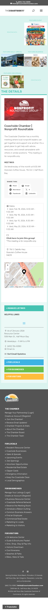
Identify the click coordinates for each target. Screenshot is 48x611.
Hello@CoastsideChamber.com (30, 585)
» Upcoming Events (13, 457)
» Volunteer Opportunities (16, 464)
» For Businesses (15, 369)
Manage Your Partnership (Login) (19, 413)
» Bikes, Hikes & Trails (14, 557)
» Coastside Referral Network (18, 502)
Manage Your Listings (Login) (17, 492)
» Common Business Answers (18, 512)
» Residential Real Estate (16, 467)
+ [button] (7, 265)
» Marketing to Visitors (15, 525)
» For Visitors (13, 376)
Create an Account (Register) (18, 416)
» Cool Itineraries (12, 550)
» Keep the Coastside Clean (17, 477)
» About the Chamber (14, 429)
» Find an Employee (13, 515)
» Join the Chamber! (14, 419)
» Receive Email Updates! (16, 423)
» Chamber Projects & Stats (17, 426)
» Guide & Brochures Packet (17, 540)
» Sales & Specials (13, 454)
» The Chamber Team (14, 436)
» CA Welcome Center (14, 537)
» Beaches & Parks (13, 554)
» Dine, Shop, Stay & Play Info (18, 544)
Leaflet (11, 287)
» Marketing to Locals (14, 522)
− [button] (7, 269)
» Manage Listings (15, 308)
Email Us (11, 349)
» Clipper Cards (11, 471)
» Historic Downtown (14, 547)
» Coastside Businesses (15, 451)
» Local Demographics (14, 480)
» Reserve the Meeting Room (18, 506)
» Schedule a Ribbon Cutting (17, 509)
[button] (7, 109)
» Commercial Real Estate (16, 519)
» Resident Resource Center (17, 448)
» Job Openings (12, 461)
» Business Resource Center (17, 499)
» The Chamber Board (14, 432)
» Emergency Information (16, 474)
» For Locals (13, 362)
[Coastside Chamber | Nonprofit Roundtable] (24, 272)
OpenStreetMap (29, 287)
